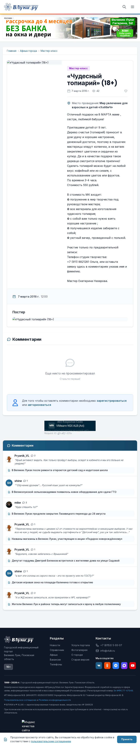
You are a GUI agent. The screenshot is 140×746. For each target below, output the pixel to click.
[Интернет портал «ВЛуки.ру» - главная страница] (21, 7)
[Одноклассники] (107, 665)
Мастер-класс (49, 50)
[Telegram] (116, 665)
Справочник (57, 650)
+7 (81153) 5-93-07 (111, 645)
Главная (11, 50)
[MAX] (124, 665)
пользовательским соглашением (51, 741)
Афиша (54, 654)
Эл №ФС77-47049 (123, 690)
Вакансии (55, 659)
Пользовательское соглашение (20, 700)
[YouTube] (132, 665)
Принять (126, 739)
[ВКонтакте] (99, 665)
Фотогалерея (79, 650)
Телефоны (56, 664)
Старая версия (80, 659)
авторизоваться (39, 404)
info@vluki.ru (107, 650)
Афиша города (28, 50)
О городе (77, 654)
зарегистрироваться (112, 400)
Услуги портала (80, 645)
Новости (55, 645)
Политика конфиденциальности (55, 700)
